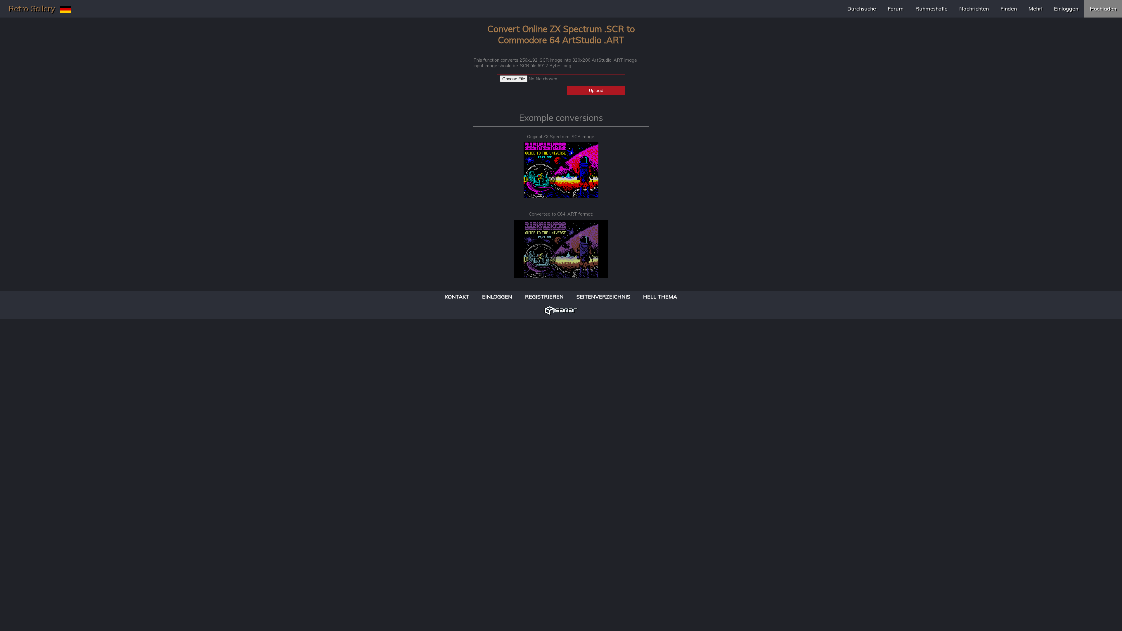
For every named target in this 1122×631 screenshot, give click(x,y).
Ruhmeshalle (931, 8)
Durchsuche (861, 8)
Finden (1008, 8)
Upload (596, 90)
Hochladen (1103, 8)
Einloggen (1066, 8)
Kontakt (457, 296)
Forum (896, 8)
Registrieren (544, 296)
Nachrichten (974, 8)
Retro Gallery (32, 8)
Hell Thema (660, 296)
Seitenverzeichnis (603, 296)
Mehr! (1035, 8)
